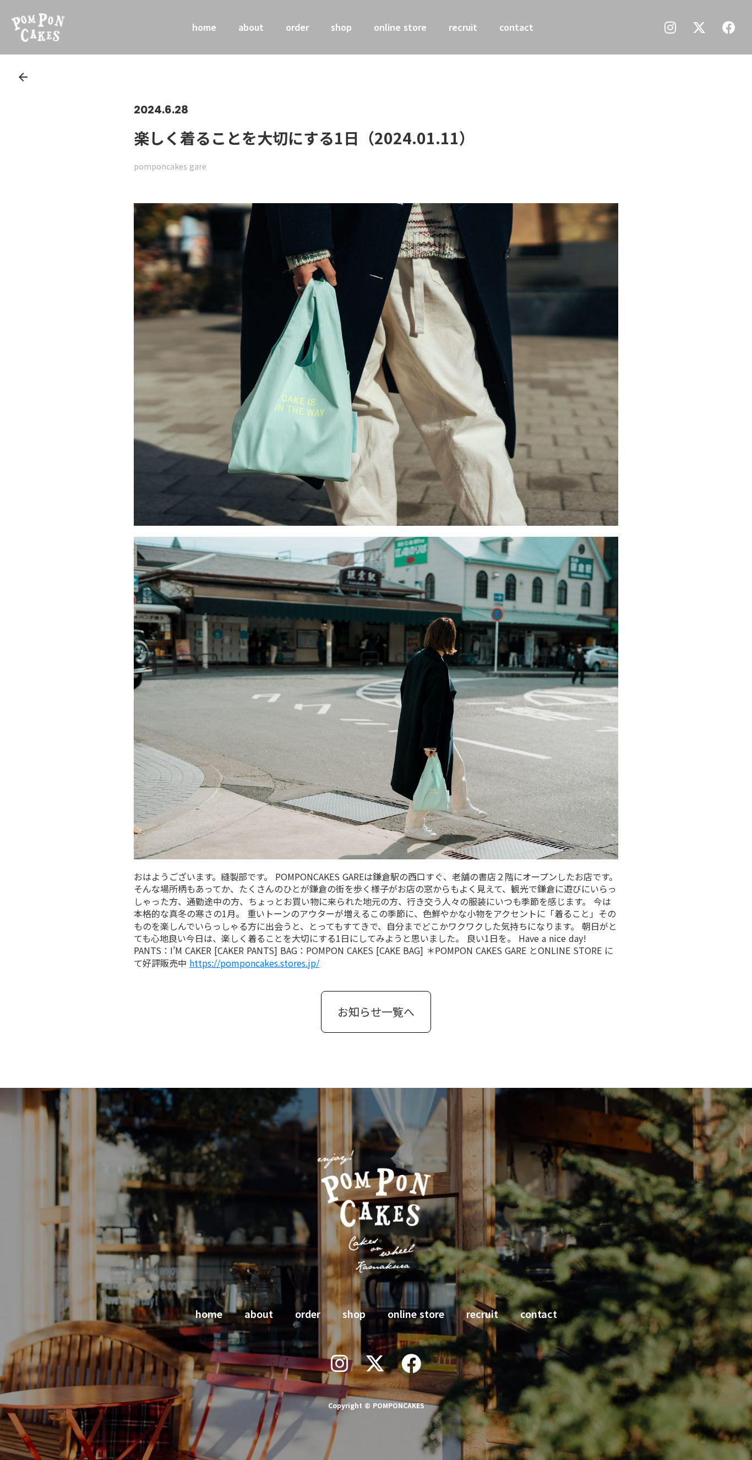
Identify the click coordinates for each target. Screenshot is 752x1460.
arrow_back (23, 77)
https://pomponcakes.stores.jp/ (254, 962)
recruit (463, 27)
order (297, 27)
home (204, 27)
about (251, 27)
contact (516, 27)
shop (341, 27)
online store (400, 27)
